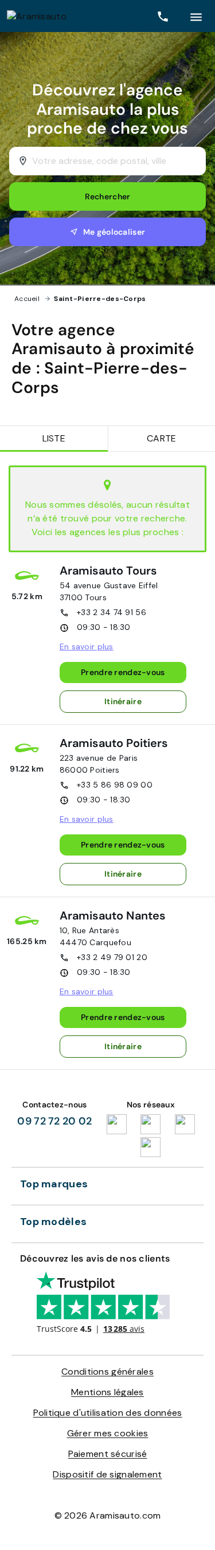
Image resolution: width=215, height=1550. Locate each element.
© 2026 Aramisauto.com (107, 1515)
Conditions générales (107, 1372)
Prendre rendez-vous (123, 672)
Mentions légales (107, 1392)
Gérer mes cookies (107, 1433)
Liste (53, 438)
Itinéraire (123, 701)
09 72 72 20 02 (54, 1121)
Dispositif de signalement (107, 1474)
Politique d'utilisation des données (107, 1413)
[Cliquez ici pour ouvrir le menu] (196, 16)
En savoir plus (87, 646)
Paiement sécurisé (107, 1454)
